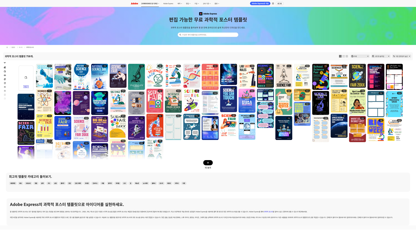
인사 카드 (5, 98)
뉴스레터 (145, 183)
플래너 (153, 183)
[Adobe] (134, 3)
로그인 (280, 3)
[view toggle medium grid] (343, 56)
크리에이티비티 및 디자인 (149, 3)
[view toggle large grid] (347, 56)
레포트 (169, 183)
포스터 (20, 47)
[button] (273, 3)
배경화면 (13, 183)
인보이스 (95, 183)
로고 (5, 110)
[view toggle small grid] (340, 56)
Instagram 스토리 (5, 102)
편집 (187, 3)
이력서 (5, 122)
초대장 (5, 106)
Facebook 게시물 (5, 87)
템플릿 (13, 47)
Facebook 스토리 (5, 91)
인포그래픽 (78, 183)
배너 (5, 75)
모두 (5, 71)
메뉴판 (137, 183)
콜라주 (62, 183)
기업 (195, 3)
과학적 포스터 (268, 211)
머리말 (117, 183)
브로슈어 (5, 79)
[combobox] (208, 34)
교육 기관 (206, 3)
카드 (5, 83)
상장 (55, 183)
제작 (179, 3)
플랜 (216, 3)
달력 (42, 183)
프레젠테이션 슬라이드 (5, 118)
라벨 (103, 183)
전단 (5, 94)
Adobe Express (168, 3)
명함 (36, 183)
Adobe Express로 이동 (260, 3)
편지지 (110, 183)
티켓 (184, 183)
